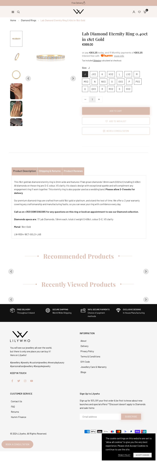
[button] (145, 11)
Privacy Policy (87, 351)
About (83, 340)
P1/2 (138, 81)
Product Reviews (73, 170)
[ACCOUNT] (134, 11)
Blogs (83, 372)
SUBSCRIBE (131, 416)
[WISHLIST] (139, 11)
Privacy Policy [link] (124, 455)
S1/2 (128, 89)
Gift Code (85, 361)
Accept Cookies (142, 455)
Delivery (84, 346)
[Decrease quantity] (85, 99)
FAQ (13, 406)
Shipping (97, 60)
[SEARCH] (18, 12)
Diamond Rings (28, 20)
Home (13, 20)
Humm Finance (18, 417)
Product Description (24, 170)
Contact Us (16, 401)
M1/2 (86, 81)
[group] (50, 57)
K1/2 (111, 74)
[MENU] (13, 12)
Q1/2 (94, 89)
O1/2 (121, 81)
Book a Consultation (17, 444)
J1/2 (94, 74)
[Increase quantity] (99, 99)
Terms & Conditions (90, 356)
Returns (15, 411)
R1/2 (111, 89)
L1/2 (128, 74)
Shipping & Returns (50, 170)
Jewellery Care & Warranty (93, 367)
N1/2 (103, 81)
